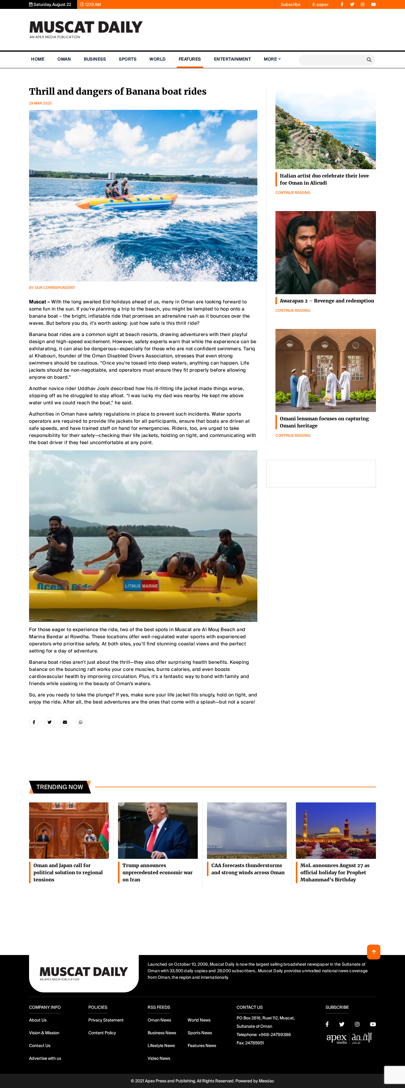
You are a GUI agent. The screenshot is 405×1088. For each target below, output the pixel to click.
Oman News (159, 1020)
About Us (38, 1020)
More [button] (270, 59)
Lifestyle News (161, 1045)
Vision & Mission (44, 1032)
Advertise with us (45, 1058)
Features (190, 59)
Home (37, 59)
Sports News (200, 1032)
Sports (127, 59)
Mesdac (266, 1081)
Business (95, 59)
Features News (202, 1045)
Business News (162, 1032)
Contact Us (39, 1045)
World (157, 59)
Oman (64, 59)
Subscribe (290, 4)
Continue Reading (292, 192)
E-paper (320, 4)
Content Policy (102, 1032)
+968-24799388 (274, 1034)
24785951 (254, 1043)
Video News (159, 1058)
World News (199, 1020)
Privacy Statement (106, 1020)
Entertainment (232, 59)
